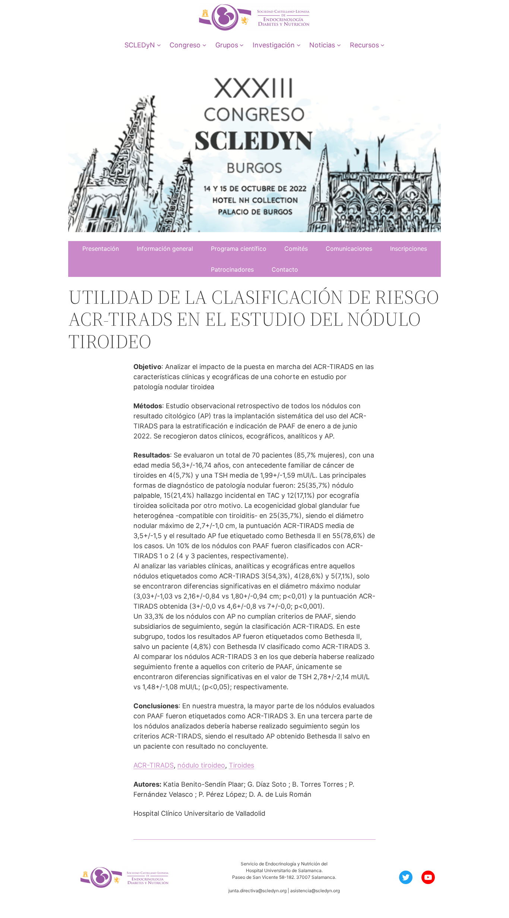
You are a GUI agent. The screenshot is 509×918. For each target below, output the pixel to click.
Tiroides (241, 765)
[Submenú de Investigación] (299, 45)
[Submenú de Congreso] (204, 45)
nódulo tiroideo (201, 765)
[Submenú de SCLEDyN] (159, 45)
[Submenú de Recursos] (382, 45)
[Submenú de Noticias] (339, 45)
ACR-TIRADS (153, 765)
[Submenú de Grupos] (242, 45)
